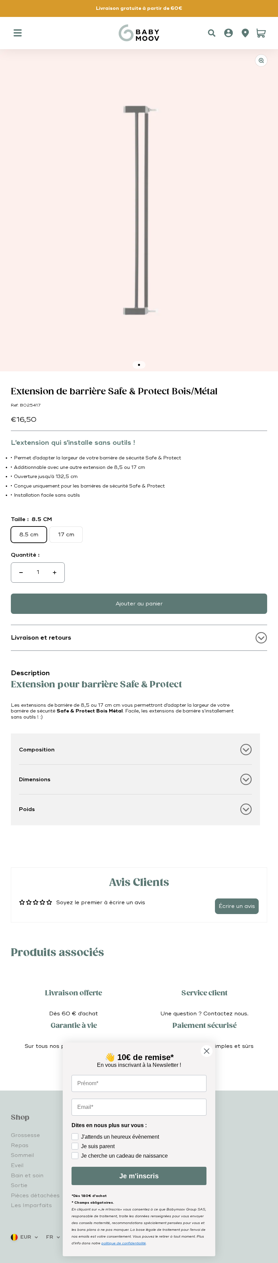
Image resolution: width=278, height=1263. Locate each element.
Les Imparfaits (31, 1205)
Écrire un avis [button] (237, 906)
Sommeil (22, 1155)
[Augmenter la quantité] (54, 572)
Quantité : (25, 555)
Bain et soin (27, 1175)
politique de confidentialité (123, 1243)
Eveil (17, 1165)
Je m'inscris (139, 1176)
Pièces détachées (35, 1195)
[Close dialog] (207, 1051)
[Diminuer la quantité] (21, 572)
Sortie (19, 1185)
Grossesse (25, 1135)
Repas (19, 1145)
